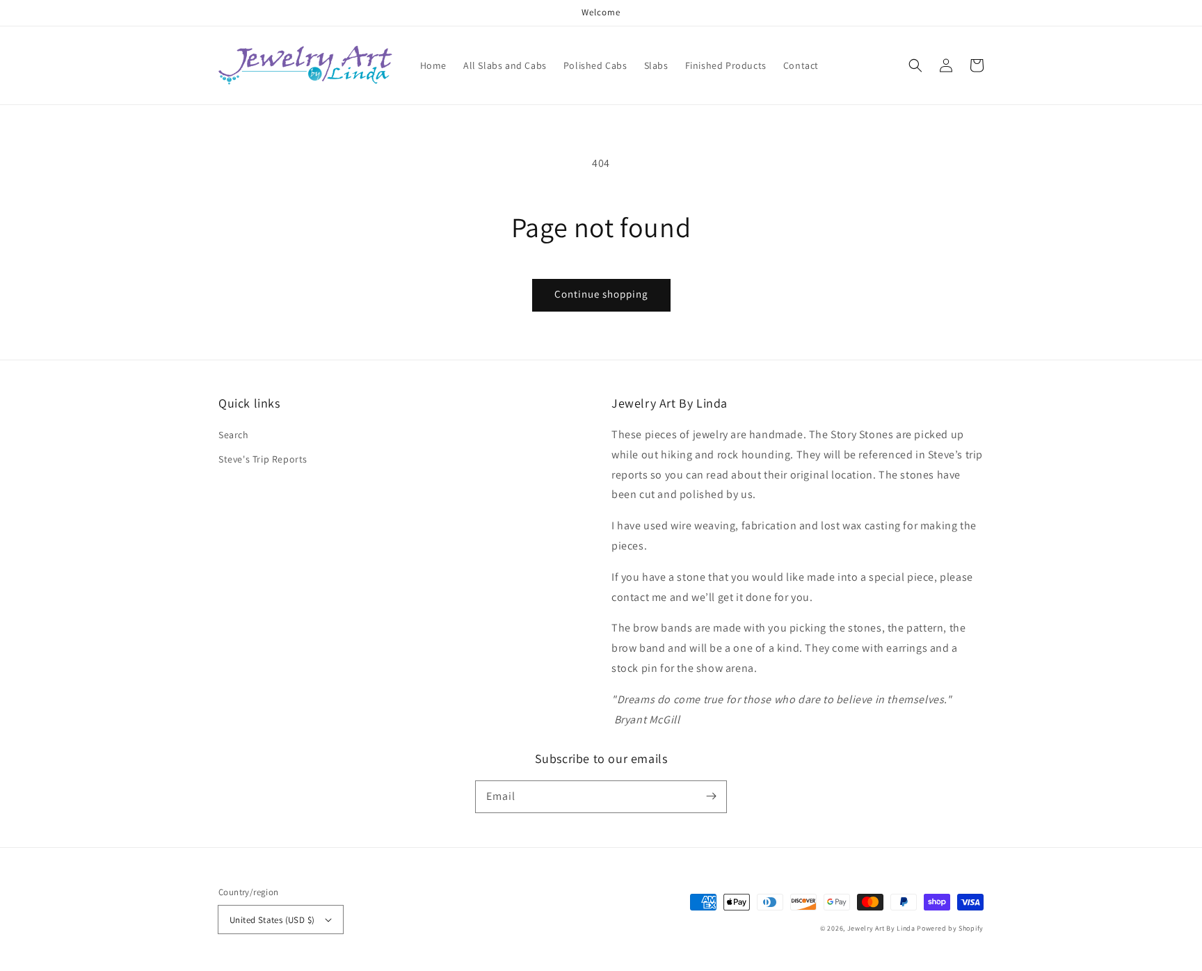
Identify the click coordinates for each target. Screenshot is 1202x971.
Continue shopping (601, 293)
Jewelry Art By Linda (881, 928)
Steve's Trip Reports (262, 459)
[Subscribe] (711, 796)
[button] (915, 65)
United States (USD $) (272, 920)
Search (233, 434)
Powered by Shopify (950, 928)
